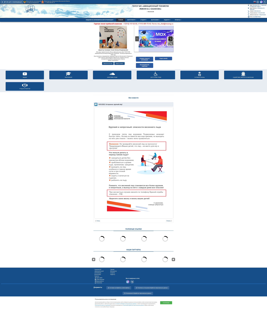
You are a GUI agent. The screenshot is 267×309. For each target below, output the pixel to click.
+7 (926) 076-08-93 (262, 14)
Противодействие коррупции (144, 65)
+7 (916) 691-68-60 (261, 12)
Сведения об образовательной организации (99, 20)
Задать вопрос (119, 63)
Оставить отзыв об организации (144, 59)
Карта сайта (99, 277)
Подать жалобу (163, 58)
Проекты (177, 20)
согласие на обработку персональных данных (125, 303)
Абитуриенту (131, 20)
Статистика (99, 282)
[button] (137, 38)
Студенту (143, 20)
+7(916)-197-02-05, (130, 24)
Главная (120, 20)
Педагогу (167, 20)
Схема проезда (100, 279)
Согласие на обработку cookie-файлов (119, 287)
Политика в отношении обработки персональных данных (153, 287)
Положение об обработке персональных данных (138, 293)
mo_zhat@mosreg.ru (257, 16)
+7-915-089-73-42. (144, 24)
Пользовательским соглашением (102, 305)
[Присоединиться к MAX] (261, 2)
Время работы (100, 281)
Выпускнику (155, 20)
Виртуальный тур (107, 63)
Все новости (133, 98)
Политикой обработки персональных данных (133, 305)
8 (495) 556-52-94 (257, 11)
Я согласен (166, 302)
